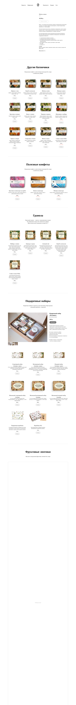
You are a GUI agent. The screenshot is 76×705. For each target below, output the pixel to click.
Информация (30, 5)
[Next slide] (45, 327)
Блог (57, 5)
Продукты (24, 5)
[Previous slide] (10, 327)
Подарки (52, 5)
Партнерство (45, 5)
